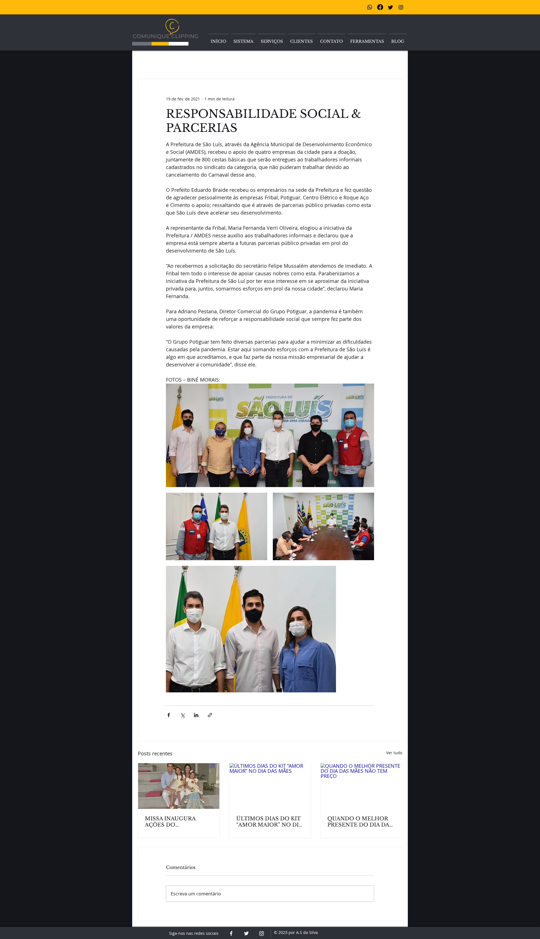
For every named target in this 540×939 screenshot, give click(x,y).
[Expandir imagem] (270, 435)
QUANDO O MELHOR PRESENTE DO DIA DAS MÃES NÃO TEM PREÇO (360, 822)
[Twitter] (390, 7)
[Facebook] (380, 7)
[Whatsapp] (370, 7)
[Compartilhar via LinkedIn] (196, 715)
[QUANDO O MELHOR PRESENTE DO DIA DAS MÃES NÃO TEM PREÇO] (361, 786)
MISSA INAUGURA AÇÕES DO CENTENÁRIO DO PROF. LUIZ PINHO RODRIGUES (178, 822)
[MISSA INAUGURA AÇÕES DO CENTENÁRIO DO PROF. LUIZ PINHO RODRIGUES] (178, 786)
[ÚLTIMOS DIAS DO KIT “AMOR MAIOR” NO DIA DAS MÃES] (270, 786)
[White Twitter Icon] (246, 933)
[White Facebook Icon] (231, 933)
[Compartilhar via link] (210, 715)
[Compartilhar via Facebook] (168, 715)
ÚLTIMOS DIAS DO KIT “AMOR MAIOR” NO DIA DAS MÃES (269, 822)
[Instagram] (401, 7)
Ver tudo (394, 752)
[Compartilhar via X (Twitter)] (182, 715)
